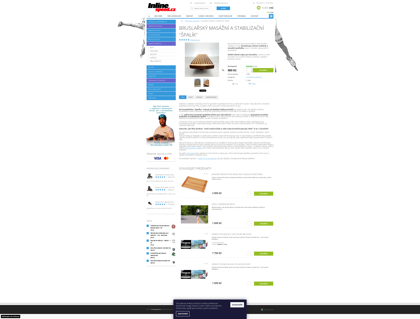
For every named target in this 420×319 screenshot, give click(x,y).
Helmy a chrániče (155, 72)
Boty (152, 48)
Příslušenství (155, 61)
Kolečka (153, 54)
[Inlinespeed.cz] (163, 6)
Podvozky (154, 51)
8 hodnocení (195, 40)
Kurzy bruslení (225, 16)
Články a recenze (205, 16)
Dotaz (253, 84)
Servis (150, 94)
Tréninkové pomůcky (156, 80)
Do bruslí (191, 153)
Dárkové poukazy (155, 26)
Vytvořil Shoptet (268, 309)
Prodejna (241, 16)
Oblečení (152, 76)
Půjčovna (152, 98)
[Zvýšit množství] (252, 69)
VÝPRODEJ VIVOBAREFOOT (157, 22)
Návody (189, 16)
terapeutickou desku (193, 148)
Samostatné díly (155, 44)
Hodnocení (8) (211, 97)
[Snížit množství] (252, 71)
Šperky (151, 85)
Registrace (269, 3)
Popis (183, 97)
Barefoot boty (154, 30)
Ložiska (153, 58)
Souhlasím (237, 305)
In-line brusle (154, 35)
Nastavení (183, 314)
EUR (271, 12)
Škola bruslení (174, 16)
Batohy (151, 67)
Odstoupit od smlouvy (10, 316)
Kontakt (254, 16)
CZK (268, 12)
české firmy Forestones (207, 158)
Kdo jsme (158, 16)
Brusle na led (154, 39)
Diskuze (199, 97)
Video (191, 97)
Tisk (236, 84)
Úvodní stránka (149, 16)
